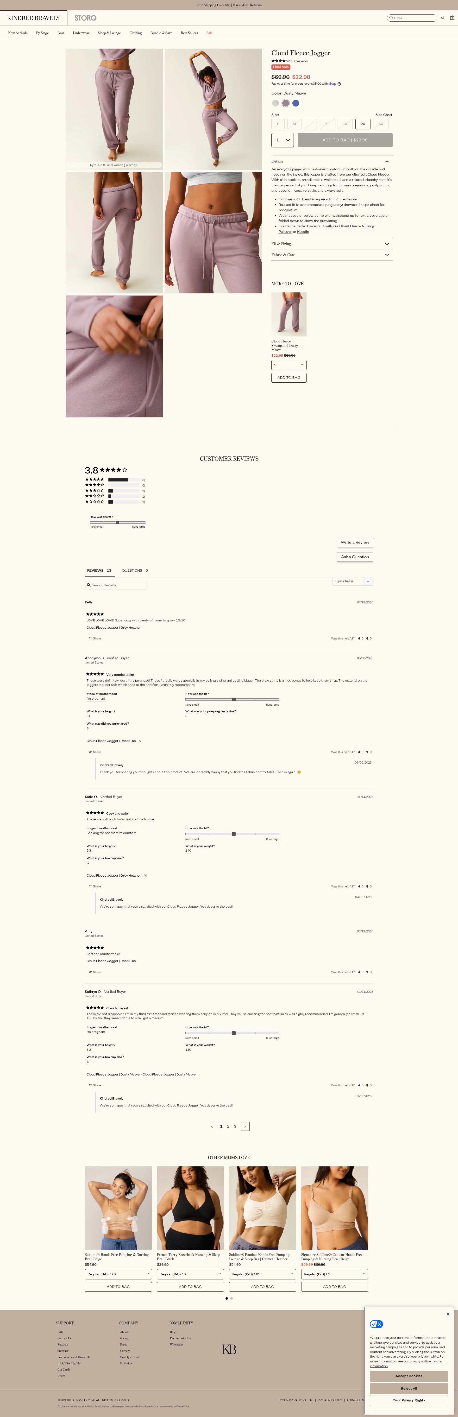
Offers (61, 1376)
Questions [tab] (132, 570)
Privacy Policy (330, 1400)
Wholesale (176, 1344)
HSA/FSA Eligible (68, 1363)
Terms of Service (360, 1400)
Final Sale (281, 67)
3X (384, 125)
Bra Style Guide (130, 1357)
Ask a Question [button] (355, 556)
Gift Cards (63, 1369)
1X (348, 125)
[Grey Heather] (275, 103)
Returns (62, 1344)
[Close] (448, 1314)
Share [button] (96, 638)
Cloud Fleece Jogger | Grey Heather (114, 628)
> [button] (245, 1126)
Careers (125, 1351)
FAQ (60, 1332)
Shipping (63, 1351)
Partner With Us (180, 1338)
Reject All (409, 1388)
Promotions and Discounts (73, 1357)
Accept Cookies (408, 1376)
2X (363, 124)
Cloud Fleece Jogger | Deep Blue (111, 741)
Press (123, 1344)
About (124, 1332)
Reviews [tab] (95, 570)
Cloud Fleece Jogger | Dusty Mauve (113, 1074)
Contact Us (64, 1338)
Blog (173, 1332)
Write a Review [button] (355, 542)
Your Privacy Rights (296, 1400)
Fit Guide (126, 1363)
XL (330, 125)
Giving (124, 1338)
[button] (42, 33)
